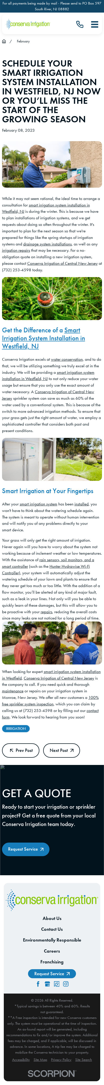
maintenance (12, 690)
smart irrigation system (38, 503)
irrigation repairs (16, 250)
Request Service (23, 849)
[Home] (28, 24)
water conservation (67, 359)
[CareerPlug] (56, 984)
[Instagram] (65, 984)
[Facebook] (38, 984)
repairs (46, 611)
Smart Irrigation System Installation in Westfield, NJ (43, 338)
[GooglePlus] (47, 984)
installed (81, 503)
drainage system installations (47, 243)
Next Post (59, 750)
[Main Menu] (94, 24)
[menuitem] (21, 1060)
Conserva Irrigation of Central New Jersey (62, 263)
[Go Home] (4, 41)
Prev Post (24, 750)
